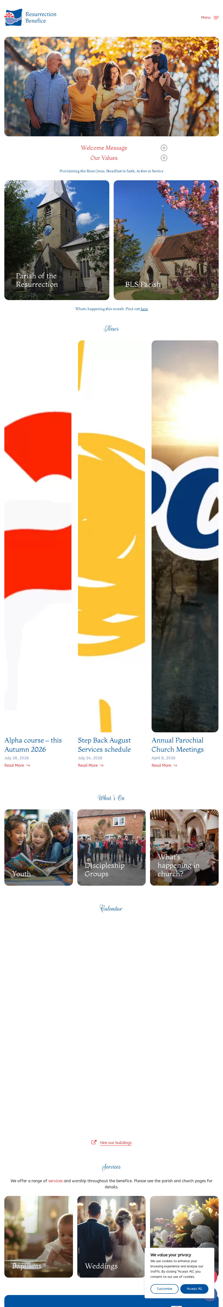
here (144, 309)
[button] (210, 17)
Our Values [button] (104, 157)
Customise (164, 1289)
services (55, 1181)
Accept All (194, 1289)
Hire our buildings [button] (116, 1142)
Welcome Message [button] (104, 147)
